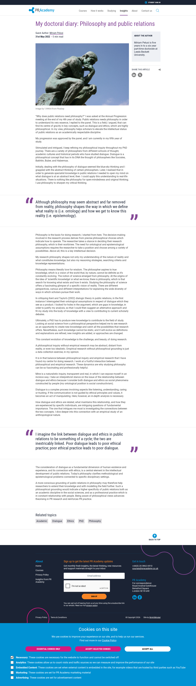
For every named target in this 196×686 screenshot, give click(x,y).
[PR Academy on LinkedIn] (134, 599)
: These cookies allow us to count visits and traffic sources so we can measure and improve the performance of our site (85, 662)
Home (38, 566)
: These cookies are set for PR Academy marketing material (53, 672)
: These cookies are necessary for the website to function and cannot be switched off (67, 657)
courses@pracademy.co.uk (145, 568)
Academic (41, 521)
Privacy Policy (42, 575)
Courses (83, 10)
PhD (81, 521)
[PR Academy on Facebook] (140, 599)
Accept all (147, 649)
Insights (124, 10)
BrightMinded (154, 617)
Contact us (146, 10)
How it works (97, 10)
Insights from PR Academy (43, 580)
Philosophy (95, 521)
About (135, 10)
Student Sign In (154, 2)
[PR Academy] (41, 10)
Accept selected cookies (98, 649)
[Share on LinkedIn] (134, 76)
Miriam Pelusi (56, 33)
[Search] (157, 10)
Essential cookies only (48, 649)
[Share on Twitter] (140, 76)
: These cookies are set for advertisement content (48, 677)
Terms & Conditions (59, 617)
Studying (111, 10)
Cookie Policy (109, 640)
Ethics (70, 521)
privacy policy (91, 605)
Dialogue (57, 521)
